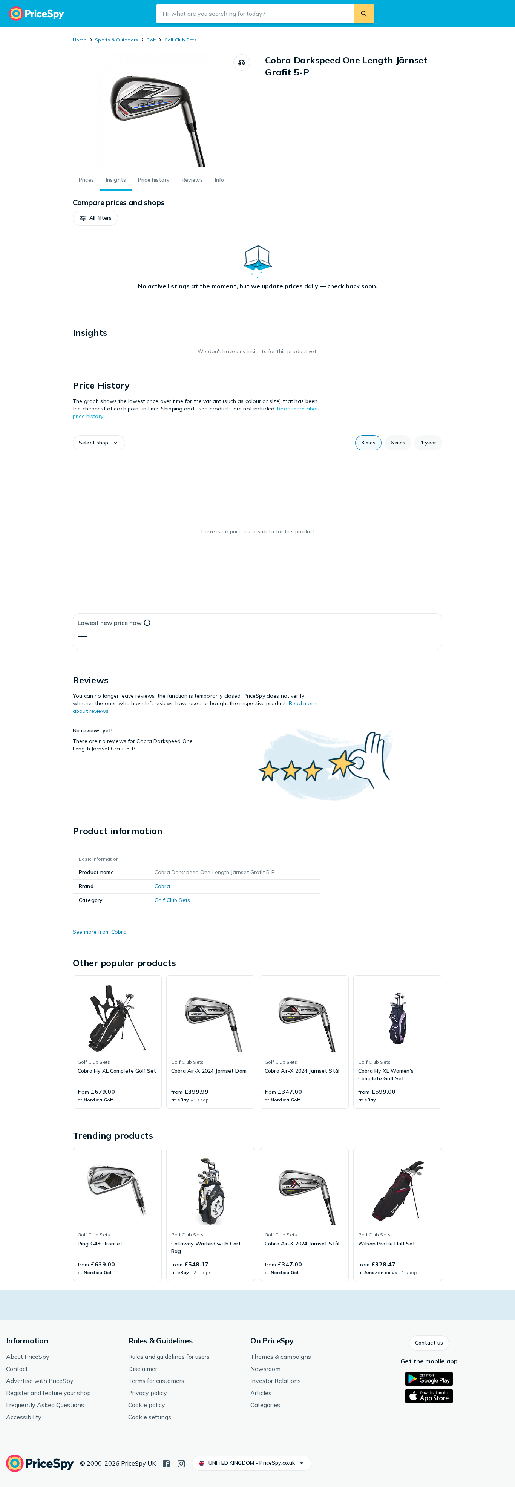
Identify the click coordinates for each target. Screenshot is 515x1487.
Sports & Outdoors (116, 40)
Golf (151, 40)
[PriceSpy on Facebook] (166, 1463)
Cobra (162, 886)
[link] (117, 1042)
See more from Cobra (100, 931)
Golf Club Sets (180, 40)
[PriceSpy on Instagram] (181, 1463)
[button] (95, 218)
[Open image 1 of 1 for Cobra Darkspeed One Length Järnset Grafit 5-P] (153, 110)
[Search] (364, 13)
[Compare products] (241, 62)
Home (80, 40)
